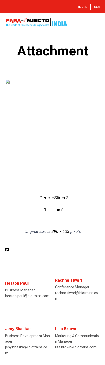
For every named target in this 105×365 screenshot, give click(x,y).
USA (97, 7)
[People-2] (52, 82)
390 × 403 (60, 231)
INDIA (82, 7)
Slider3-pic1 (60, 199)
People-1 (45, 199)
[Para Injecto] (36, 22)
